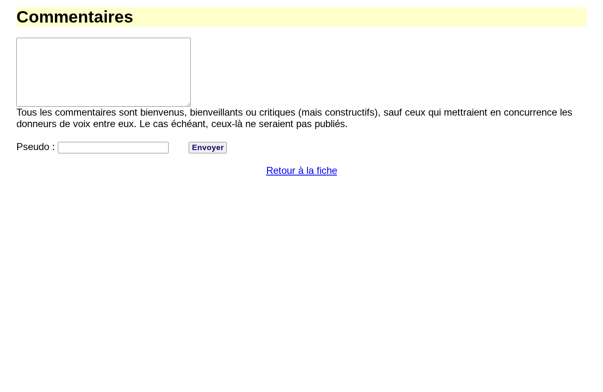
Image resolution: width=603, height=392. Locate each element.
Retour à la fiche (301, 170)
